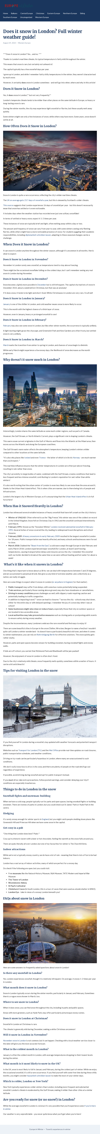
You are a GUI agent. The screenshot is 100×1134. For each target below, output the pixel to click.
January (6, 304)
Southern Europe (10, 17)
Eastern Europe (53, 13)
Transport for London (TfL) (30, 750)
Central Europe (26, 13)
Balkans (14, 13)
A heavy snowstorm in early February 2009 (41, 536)
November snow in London (14, 1040)
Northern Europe (70, 13)
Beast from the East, (40, 545)
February (7, 325)
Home (5, 13)
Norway (76, 457)
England (45, 819)
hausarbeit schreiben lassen (39, 1075)
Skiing (82, 13)
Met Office (53, 750)
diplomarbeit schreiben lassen (38, 235)
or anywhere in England (62, 582)
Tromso (42, 457)
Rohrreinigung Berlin (46, 634)
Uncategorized (26, 17)
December (41, 285)
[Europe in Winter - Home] (18, 6)
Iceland (27, 457)
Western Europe (42, 17)
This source (8, 205)
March (6, 345)
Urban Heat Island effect (76, 496)
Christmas (40, 13)
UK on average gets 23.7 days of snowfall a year (27, 200)
